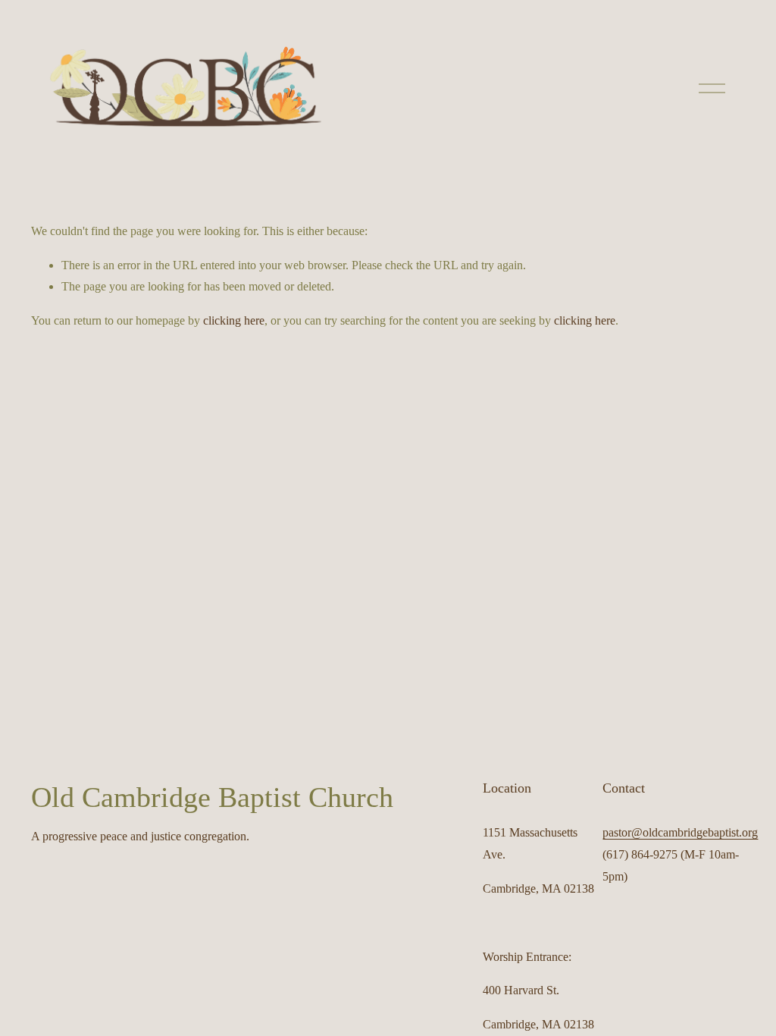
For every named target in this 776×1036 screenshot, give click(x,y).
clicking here (233, 320)
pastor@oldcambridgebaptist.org (680, 832)
